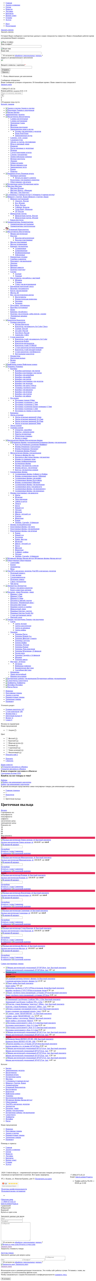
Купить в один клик (27, 1244)
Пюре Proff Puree (21, 133)
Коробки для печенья (23, 392)
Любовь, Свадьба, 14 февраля (27, 522)
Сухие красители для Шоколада (27, 352)
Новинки (9, 691)
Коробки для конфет (23, 377)
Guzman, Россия (21, 329)
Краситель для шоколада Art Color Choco (31, 326)
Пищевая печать (12, 1075)
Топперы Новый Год (23, 636)
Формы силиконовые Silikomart (27, 482)
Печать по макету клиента (25, 178)
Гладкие (18, 274)
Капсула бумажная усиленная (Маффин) (31, 444)
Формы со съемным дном (25, 459)
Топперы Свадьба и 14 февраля (27, 655)
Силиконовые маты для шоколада (28, 487)
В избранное (6, 853)
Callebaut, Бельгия (22, 207)
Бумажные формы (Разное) (25, 451)
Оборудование (11, 1102)
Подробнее (5, 849)
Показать (9, 759)
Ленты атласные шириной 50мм (28, 423)
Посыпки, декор (12, 1108)
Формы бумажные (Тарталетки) (27, 447)
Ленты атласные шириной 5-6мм (28, 417)
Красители (10, 1091)
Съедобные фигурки (23, 670)
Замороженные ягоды (23, 136)
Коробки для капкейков (24, 375)
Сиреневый (14, 748)
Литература (10, 1106)
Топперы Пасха (21, 634)
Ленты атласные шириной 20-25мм (29, 421)
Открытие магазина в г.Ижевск (13, 769)
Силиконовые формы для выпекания (29, 485)
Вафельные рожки (13, 1094)
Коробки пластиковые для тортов (28, 373)
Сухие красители (12, 711)
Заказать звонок (7, 30)
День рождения (21, 499)
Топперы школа (21, 659)
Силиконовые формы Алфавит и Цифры (31, 474)
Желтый (12, 738)
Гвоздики (18, 301)
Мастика (9, 1079)
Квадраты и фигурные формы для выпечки (32, 457)
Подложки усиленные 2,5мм (26, 404)
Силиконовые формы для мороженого (30, 489)
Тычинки (18, 303)
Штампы (18, 280)
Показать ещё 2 (12, 755)
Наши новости (7, 765)
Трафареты (10, 1117)
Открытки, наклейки (23, 430)
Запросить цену (21, 1264)
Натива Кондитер (22, 324)
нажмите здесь (61, 1275)
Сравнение (18, 851)
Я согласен (6, 1279)
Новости (9, 9)
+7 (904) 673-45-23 (8, 1202)
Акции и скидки (12, 695)
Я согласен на (23, 56)
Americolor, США (22, 335)
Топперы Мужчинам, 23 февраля (28, 651)
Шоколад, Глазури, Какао (16, 1083)
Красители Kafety (22, 341)
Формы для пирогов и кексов (27, 466)
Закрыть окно (6, 84)
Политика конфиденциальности (14, 1189)
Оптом (8, 7)
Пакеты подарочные (23, 434)
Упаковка (9, 1096)
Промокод (10, 701)
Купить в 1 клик (7, 851)
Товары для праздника (15, 1110)
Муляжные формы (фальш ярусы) (19, 1100)
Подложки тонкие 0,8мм (25, 400)
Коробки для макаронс (24, 390)
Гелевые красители (13, 709)
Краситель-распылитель (24, 343)
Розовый (13, 745)
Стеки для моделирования (25, 284)
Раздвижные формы (23, 463)
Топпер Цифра (21, 643)
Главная (9, 3)
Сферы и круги (21, 501)
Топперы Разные (21, 647)
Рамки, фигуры (21, 539)
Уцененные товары (13, 699)
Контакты (9, 13)
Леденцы (18, 664)
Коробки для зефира (23, 396)
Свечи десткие (21, 624)
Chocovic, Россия (22, 201)
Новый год (19, 508)
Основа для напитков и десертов (28, 131)
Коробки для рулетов (23, 394)
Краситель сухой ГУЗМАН (26, 345)
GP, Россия (19, 211)
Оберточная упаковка (23, 436)
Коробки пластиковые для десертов (29, 381)
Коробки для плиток (23, 379)
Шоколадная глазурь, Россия (26, 216)
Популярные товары (14, 693)
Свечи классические (23, 626)
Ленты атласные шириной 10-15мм (29, 419)
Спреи (8, 720)
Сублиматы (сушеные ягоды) (17, 1081)
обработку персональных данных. (28, 56)
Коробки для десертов (24, 383)
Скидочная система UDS (11, 773)
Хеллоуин (19, 537)
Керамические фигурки (24, 668)
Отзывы (9, 18)
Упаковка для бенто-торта (25, 388)
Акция (12, 730)
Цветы (17, 495)
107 (22, 709)
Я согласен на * (23, 1242)
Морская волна (15, 743)
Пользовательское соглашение (13, 1191)
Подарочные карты (13, 1077)
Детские (18, 510)
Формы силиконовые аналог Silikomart (30, 476)
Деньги (18, 503)
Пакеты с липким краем (24, 432)
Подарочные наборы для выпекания (20, 1113)
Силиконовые (20, 248)
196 (21, 711)
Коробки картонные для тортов (27, 371)
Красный (13, 741)
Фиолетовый (14, 752)
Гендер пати (20, 653)
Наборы (4, 780)
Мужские (18, 497)
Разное (17, 520)
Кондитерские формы (14, 1098)
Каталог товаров (7, 104)
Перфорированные (22, 253)
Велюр (8, 718)
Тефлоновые (20, 255)
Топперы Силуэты (22, 640)
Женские (18, 512)
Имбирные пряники (23, 666)
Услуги (8, 20)
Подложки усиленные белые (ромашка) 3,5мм (33, 407)
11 (12, 718)
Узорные (18, 276)
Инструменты (20, 297)
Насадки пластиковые (24, 240)
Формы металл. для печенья (26, 468)
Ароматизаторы (12, 1085)
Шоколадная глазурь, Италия (26, 218)
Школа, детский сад (23, 514)
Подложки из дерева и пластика (28, 411)
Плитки (18, 516)
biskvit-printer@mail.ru (84, 1177)
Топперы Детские (22, 645)
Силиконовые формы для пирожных (29, 491)
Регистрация (11, 26)
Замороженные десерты (15, 1070)
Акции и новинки (13, 5)
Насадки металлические (24, 238)
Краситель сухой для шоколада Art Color (31, 339)
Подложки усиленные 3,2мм (26, 409)
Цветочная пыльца (13, 716)
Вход (8, 24)
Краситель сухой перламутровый (28, 350)
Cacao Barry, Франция (23, 209)
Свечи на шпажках (22, 628)
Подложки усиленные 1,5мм (26, 402)
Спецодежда (11, 1115)
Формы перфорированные (25, 461)
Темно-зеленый (15, 750)
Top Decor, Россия (22, 333)
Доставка (9, 11)
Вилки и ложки (21, 438)
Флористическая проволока (26, 299)
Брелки (8, 1068)
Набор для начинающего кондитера (15, 784)
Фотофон (9, 1119)
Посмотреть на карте (43, 1179)
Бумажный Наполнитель (15, 1087)
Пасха (17, 506)
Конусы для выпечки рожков (26, 470)
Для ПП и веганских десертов (18, 1104)
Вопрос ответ (11, 16)
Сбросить (9, 761)
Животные (19, 518)
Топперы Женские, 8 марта (26, 638)
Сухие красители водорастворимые (29, 348)
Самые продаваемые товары (12, 964)
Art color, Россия (21, 331)
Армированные (21, 251)
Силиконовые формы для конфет (28, 478)
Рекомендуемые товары (15, 697)
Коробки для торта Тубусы (25, 385)
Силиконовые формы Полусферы (28, 480)
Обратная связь (7, 1199)
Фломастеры (11, 714)
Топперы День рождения (25, 649)
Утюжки (18, 282)
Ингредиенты (11, 1072)
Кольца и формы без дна (24, 455)
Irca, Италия (20, 203)
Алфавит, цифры (21, 552)
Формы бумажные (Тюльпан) (26, 449)
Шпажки (18, 657)
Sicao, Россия (20, 205)
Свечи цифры (20, 630)
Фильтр (4, 810)
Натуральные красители (24, 354)
